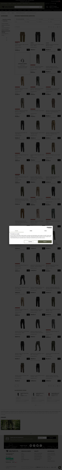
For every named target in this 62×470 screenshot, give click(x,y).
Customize (30, 241)
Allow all (44, 241)
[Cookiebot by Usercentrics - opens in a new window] (47, 227)
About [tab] (45, 230)
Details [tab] (31, 230)
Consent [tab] (16, 230)
